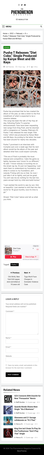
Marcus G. (19, 424)
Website (9, 356)
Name (8, 338)
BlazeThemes (21, 451)
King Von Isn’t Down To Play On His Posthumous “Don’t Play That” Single (27, 431)
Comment (10, 311)
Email (8, 347)
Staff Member (10, 67)
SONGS (6, 47)
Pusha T (14, 265)
